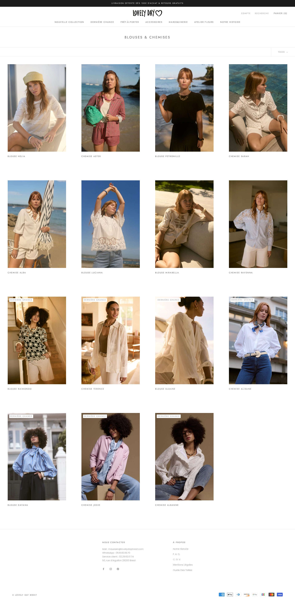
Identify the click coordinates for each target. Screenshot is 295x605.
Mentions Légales (183, 564)
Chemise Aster (91, 156)
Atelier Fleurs (204, 22)
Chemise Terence (92, 388)
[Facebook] (103, 569)
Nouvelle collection (69, 22)
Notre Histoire (230, 22)
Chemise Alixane (240, 388)
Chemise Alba (17, 272)
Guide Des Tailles (182, 570)
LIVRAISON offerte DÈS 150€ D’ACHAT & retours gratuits (147, 3)
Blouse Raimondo (20, 388)
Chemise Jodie (90, 505)
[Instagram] (111, 569)
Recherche (262, 13)
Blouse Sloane (165, 388)
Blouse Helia (16, 156)
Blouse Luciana (92, 272)
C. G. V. (177, 559)
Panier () (280, 13)
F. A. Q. (176, 554)
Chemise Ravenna (241, 272)
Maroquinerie (178, 22)
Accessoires (154, 22)
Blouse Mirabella (167, 272)
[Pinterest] (118, 569)
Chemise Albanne (167, 505)
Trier (282, 52)
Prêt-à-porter (130, 22)
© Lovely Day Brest (24, 595)
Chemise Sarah (239, 156)
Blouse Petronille (167, 156)
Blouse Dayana (18, 505)
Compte (246, 13)
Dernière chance (102, 22)
